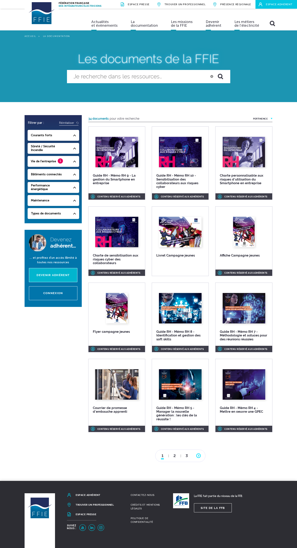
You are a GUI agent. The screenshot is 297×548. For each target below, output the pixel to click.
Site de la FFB (213, 508)
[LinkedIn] (91, 527)
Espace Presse (139, 4)
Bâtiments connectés (46, 174)
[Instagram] (100, 527)
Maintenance (40, 200)
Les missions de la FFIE (182, 24)
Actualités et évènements (104, 24)
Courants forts (41, 135)
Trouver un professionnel (184, 4)
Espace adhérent (279, 4)
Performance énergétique (40, 187)
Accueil (30, 36)
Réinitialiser (67, 122)
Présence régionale (235, 4)
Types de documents (46, 213)
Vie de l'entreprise (43, 161)
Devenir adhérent (213, 24)
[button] (223, 76)
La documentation (144, 24)
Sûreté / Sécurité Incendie (43, 148)
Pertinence (260, 119)
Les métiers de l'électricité (246, 24)
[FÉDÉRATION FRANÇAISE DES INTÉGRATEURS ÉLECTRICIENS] (42, 17)
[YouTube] (82, 527)
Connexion (53, 293)
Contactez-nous (143, 495)
